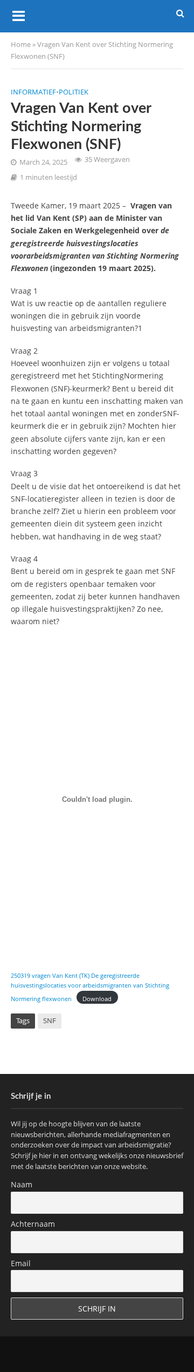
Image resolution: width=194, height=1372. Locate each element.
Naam (21, 1184)
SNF (49, 1020)
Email (21, 1263)
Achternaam (33, 1224)
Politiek (73, 92)
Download (97, 999)
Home (21, 44)
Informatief (33, 92)
